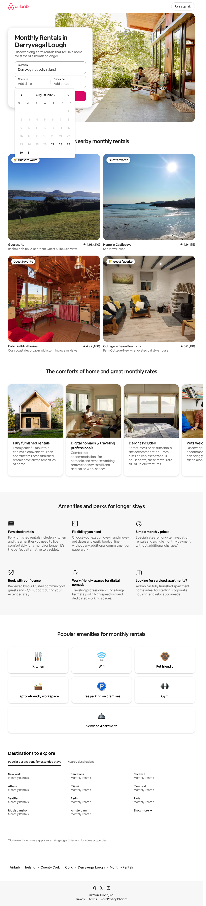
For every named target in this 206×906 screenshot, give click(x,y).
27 (52, 144)
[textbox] (32, 83)
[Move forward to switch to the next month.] (68, 95)
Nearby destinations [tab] (81, 761)
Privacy (80, 899)
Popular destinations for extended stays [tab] (34, 761)
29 (68, 144)
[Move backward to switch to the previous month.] (22, 95)
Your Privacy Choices (114, 899)
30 (21, 152)
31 (29, 152)
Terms (93, 899)
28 (60, 144)
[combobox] (50, 69)
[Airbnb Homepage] (18, 6)
